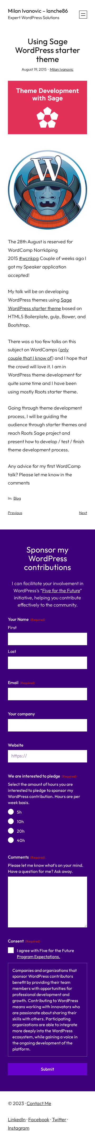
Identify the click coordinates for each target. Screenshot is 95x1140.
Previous (15, 512)
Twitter (59, 1119)
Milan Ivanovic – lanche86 (38, 10)
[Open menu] (83, 15)
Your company (21, 713)
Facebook (38, 1119)
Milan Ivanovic (61, 69)
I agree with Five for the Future (45, 953)
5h (19, 812)
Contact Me (39, 1103)
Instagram (18, 1128)
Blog (17, 498)
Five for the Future (61, 590)
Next (83, 512)
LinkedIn (17, 1119)
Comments (26, 857)
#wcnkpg (29, 258)
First (12, 627)
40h (21, 840)
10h (20, 821)
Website (15, 745)
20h (21, 831)
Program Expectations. (38, 956)
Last (12, 651)
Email (21, 682)
